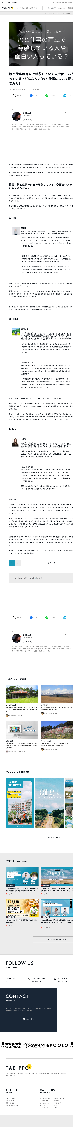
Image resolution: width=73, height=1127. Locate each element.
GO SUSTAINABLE (46, 1098)
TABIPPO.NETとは (57, 2)
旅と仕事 (31, 578)
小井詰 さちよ (21, 751)
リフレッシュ (44, 1108)
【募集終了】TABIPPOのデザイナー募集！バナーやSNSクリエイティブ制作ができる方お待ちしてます (22, 746)
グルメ (56, 1105)
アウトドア (43, 1105)
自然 (55, 1108)
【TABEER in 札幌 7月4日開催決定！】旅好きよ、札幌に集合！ (21, 921)
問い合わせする (28, 1019)
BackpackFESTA (62, 8)
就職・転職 (9, 741)
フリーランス (17, 578)
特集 (32, 8)
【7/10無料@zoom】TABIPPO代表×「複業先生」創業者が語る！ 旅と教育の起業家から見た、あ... (22, 890)
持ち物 (56, 1101)
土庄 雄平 (20, 715)
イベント (36, 8)
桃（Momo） (27, 113)
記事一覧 (28, 8)
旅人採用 (39, 578)
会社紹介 (64, 2)
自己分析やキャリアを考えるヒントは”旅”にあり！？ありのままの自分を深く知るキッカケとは (21, 710)
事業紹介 (69, 2)
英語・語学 (57, 1103)
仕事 (25, 578)
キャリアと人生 (11, 705)
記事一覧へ (27, 119)
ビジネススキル (46, 705)
